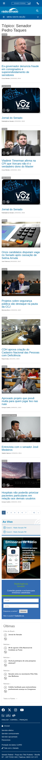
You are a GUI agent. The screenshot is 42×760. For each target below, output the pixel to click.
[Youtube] (21, 710)
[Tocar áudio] (4, 58)
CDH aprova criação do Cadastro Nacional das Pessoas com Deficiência (20, 352)
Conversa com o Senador (9, 415)
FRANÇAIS (24, 720)
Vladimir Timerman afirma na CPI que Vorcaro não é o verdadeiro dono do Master (19, 163)
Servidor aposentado (9, 737)
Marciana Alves (6, 310)
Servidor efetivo (8, 730)
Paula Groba (5, 359)
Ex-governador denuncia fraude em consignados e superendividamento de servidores (20, 70)
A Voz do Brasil (6, 86)
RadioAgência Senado (8, 121)
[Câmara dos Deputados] (3, 715)
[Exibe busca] (37, 10)
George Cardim (6, 407)
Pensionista (6, 740)
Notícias (4, 34)
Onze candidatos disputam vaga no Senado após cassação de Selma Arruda (21, 255)
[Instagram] (16, 710)
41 (34, 512)
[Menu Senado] (4, 3)
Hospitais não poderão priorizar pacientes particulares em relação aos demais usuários (20, 495)
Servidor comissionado (10, 733)
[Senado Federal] (21, 3)
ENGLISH (5, 720)
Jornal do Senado (12, 117)
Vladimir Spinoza (6, 453)
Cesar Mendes (6, 78)
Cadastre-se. (19, 616)
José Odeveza (6, 261)
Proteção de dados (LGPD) (12, 745)
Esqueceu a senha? (10, 611)
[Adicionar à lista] (8, 58)
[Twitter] (9, 710)
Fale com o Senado (11, 748)
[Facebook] (4, 710)
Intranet (7, 726)
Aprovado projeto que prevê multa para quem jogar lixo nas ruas (20, 401)
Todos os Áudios (9, 698)
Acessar (23, 611)
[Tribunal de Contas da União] (13, 715)
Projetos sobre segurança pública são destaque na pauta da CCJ (20, 303)
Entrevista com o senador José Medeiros (20, 448)
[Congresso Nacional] (8, 715)
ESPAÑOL (14, 720)
